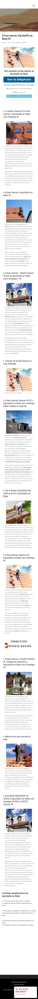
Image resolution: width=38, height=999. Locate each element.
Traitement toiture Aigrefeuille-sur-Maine (16, 901)
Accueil (3, 42)
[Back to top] (33, 994)
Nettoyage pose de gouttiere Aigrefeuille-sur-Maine (19, 911)
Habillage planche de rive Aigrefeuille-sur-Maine (18, 925)
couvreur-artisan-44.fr (20, 982)
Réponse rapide (19, 646)
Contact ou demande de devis (20, 96)
